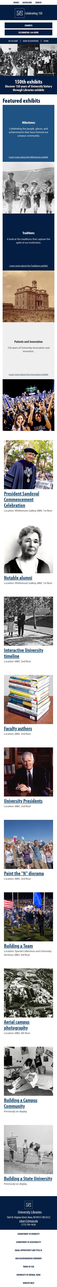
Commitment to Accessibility (28, 1242)
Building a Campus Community (20, 1103)
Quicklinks (27, 2)
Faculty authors (18, 728)
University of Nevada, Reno (28, 1274)
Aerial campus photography (17, 1024)
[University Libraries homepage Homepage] (29, 1205)
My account (13, 40)
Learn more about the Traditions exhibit (28, 266)
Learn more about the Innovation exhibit (28, 374)
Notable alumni (18, 577)
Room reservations (31, 40)
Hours (16, 2)
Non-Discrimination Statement (28, 1258)
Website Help (28, 1282)
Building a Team (18, 945)
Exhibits (28, 25)
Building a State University (28, 1178)
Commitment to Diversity (28, 1233)
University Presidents (23, 800)
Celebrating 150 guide (28, 32)
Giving (46, 40)
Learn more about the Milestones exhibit (28, 157)
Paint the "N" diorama (24, 873)
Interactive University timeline (23, 652)
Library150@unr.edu (28, 1221)
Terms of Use (28, 1266)
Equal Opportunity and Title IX (28, 1250)
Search (38, 2)
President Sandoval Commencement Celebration (21, 499)
